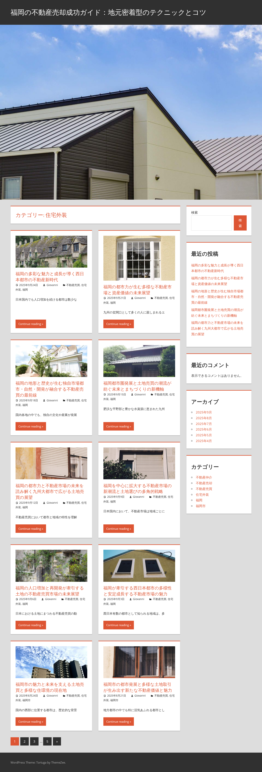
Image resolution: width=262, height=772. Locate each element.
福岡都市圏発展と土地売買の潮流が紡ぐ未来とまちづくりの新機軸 (137, 386)
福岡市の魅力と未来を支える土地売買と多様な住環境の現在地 (50, 687)
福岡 (25, 289)
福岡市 (26, 700)
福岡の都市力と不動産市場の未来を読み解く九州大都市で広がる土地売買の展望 (50, 491)
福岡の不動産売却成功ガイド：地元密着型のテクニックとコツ (108, 12)
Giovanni (52, 285)
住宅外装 (202, 494)
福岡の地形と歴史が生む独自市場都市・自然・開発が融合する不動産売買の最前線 (50, 389)
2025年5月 (204, 435)
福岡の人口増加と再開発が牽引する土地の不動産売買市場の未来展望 (50, 591)
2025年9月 (204, 412)
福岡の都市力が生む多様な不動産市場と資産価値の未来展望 (137, 290)
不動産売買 (73, 285)
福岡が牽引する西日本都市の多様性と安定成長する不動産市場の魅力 (137, 591)
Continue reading (29, 324)
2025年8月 (204, 418)
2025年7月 (204, 424)
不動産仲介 (204, 477)
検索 (194, 212)
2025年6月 (204, 429)
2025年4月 (204, 441)
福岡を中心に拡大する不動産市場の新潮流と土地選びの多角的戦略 (137, 488)
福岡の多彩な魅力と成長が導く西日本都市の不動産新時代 (50, 276)
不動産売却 (204, 483)
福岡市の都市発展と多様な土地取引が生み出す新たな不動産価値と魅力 (137, 687)
